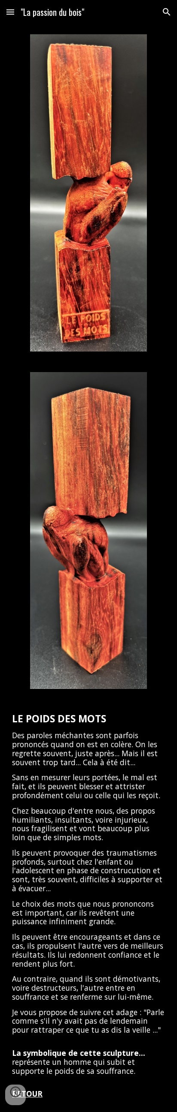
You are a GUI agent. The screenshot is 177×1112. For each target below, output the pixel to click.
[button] (10, 12)
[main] (88, 905)
